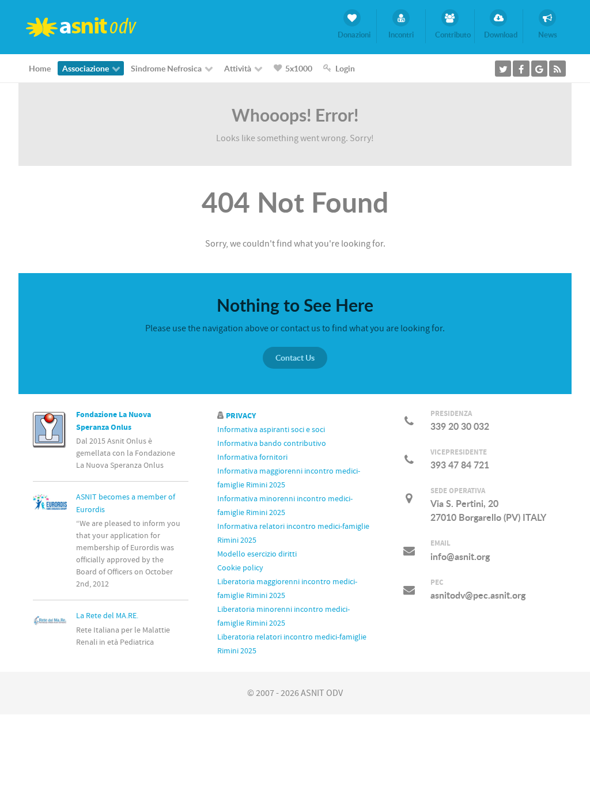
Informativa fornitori (252, 457)
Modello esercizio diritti (257, 554)
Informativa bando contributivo (271, 443)
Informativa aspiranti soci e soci (271, 429)
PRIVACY (240, 416)
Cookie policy (240, 568)
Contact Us (295, 357)
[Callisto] (81, 26)
